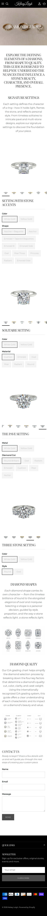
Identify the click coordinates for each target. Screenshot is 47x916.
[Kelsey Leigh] (23, 3)
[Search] (8, 4)
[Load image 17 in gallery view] (23, 397)
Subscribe (23, 878)
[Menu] (3, 4)
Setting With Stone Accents (17, 202)
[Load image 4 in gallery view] (23, 508)
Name (5, 769)
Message (6, 794)
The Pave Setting (15, 434)
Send (8, 817)
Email (5, 781)
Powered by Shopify (27, 907)
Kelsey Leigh (13, 907)
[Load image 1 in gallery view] (23, 163)
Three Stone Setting (18, 545)
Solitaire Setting (16, 330)
